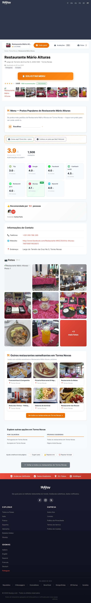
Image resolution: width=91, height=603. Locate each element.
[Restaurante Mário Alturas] (9, 92)
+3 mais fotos (73, 333)
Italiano (4, 550)
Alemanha (5, 529)
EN (72, 3)
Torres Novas (13, 51)
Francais (5, 562)
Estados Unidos (7, 533)
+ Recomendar (41, 83)
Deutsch (5, 566)
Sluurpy (5, 537)
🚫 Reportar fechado (65, 455)
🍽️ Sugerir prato (35, 455)
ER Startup (74, 585)
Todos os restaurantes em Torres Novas (61, 439)
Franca (4, 520)
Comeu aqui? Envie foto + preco (21, 139)
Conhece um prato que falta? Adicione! (51, 139)
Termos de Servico (54, 525)
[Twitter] (51, 500)
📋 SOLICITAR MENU (33, 76)
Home (6, 51)
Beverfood (47, 585)
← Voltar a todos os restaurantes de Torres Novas (45, 465)
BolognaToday (60, 585)
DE (84, 3)
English (4, 554)
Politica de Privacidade (55, 520)
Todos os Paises (8, 512)
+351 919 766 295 (30, 235)
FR (80, 3)
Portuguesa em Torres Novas (17, 439)
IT (67, 3)
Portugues (6, 571)
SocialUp (85, 585)
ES (76, 3)
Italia (4, 516)
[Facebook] (40, 500)
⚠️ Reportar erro (49, 455)
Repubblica (6, 585)
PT (88, 3)
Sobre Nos (51, 512)
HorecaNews (34, 585)
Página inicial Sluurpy (54, 443)
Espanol (5, 558)
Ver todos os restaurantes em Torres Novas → (45, 415)
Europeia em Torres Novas (16, 443)
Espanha (5, 525)
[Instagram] (45, 500)
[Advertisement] (45, 21)
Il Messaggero (20, 585)
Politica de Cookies (54, 529)
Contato (50, 516)
